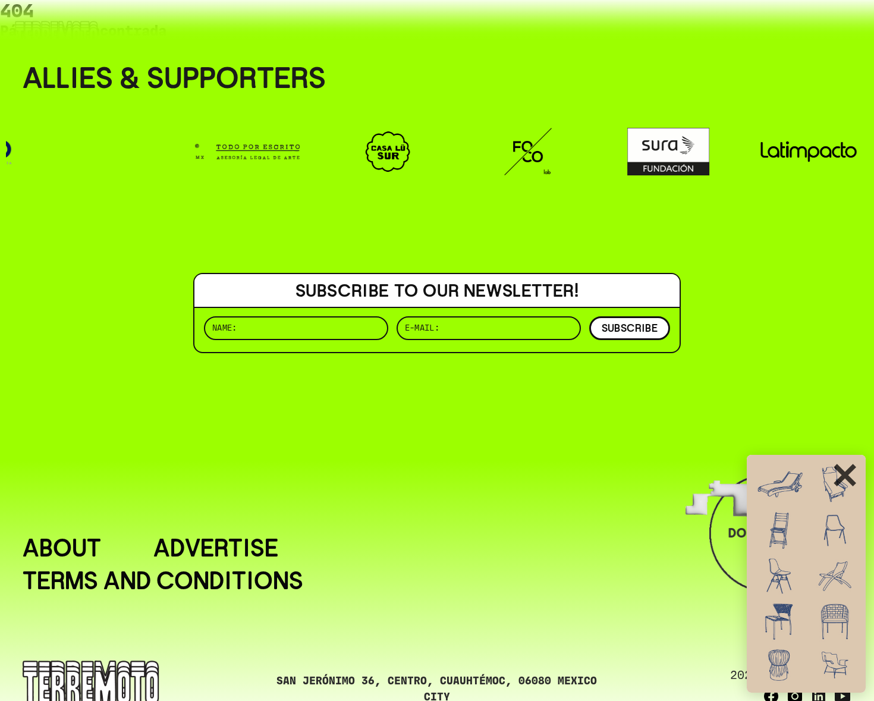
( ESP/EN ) (808, 26)
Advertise (215, 548)
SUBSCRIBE (630, 327)
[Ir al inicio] (56, 34)
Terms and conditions (163, 581)
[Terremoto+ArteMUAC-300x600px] (806, 574)
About (62, 548)
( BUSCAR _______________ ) (654, 26)
